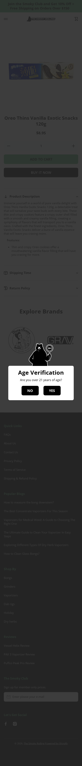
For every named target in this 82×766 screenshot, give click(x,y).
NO (30, 390)
